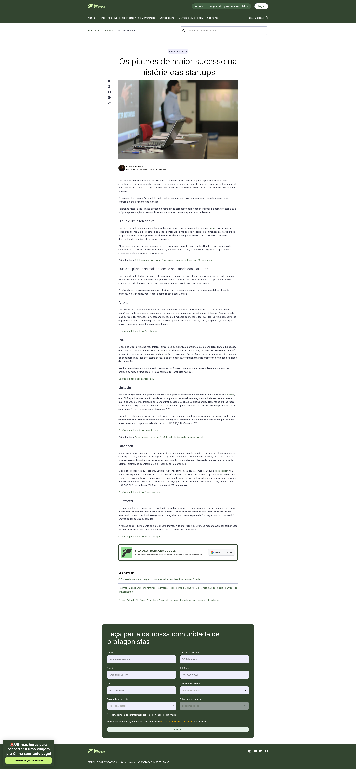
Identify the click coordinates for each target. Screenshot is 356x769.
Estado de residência (117, 699)
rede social (221, 470)
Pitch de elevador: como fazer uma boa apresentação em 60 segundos (173, 260)
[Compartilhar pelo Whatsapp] (109, 97)
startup (212, 228)
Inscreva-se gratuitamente (28, 760)
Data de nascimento (190, 652)
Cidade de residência (190, 699)
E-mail (110, 668)
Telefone (184, 668)
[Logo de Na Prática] (97, 6)
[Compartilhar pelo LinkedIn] (109, 86)
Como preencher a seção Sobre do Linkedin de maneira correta (169, 437)
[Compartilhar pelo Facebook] (109, 92)
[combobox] (182, 690)
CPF (109, 683)
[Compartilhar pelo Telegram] (109, 103)
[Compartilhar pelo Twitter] (109, 81)
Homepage (94, 30)
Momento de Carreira (190, 683)
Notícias (109, 30)
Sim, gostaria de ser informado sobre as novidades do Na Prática (144, 715)
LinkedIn (229, 394)
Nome (110, 652)
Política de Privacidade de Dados (176, 721)
